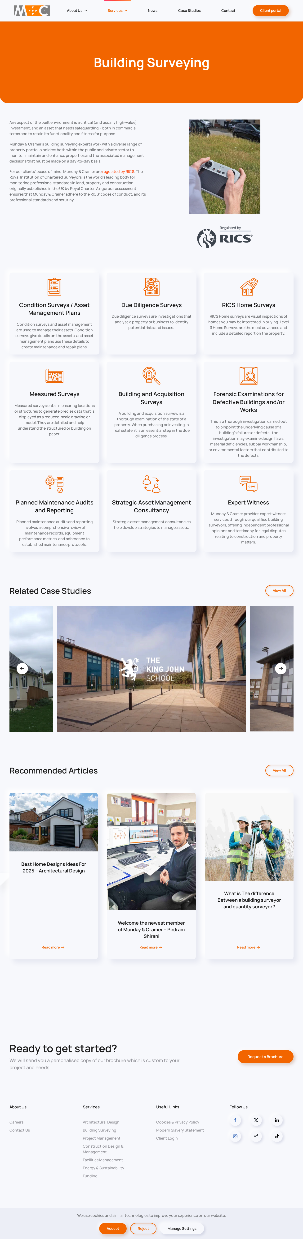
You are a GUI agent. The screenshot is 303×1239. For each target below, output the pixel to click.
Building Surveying (99, 1130)
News (152, 10)
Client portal (270, 10)
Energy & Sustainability (103, 1168)
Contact (228, 10)
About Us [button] (74, 10)
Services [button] (115, 10)
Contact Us (19, 1130)
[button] (22, 668)
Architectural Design (101, 1122)
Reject (143, 1228)
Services (91, 1107)
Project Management (101, 1138)
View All (279, 590)
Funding (90, 1176)
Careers (16, 1122)
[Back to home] (31, 10)
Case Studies (189, 10)
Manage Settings (182, 1228)
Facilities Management (103, 1159)
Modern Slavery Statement (180, 1130)
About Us (18, 1107)
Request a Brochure (266, 1056)
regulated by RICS (118, 171)
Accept (113, 1228)
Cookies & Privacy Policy (177, 1122)
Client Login (167, 1138)
